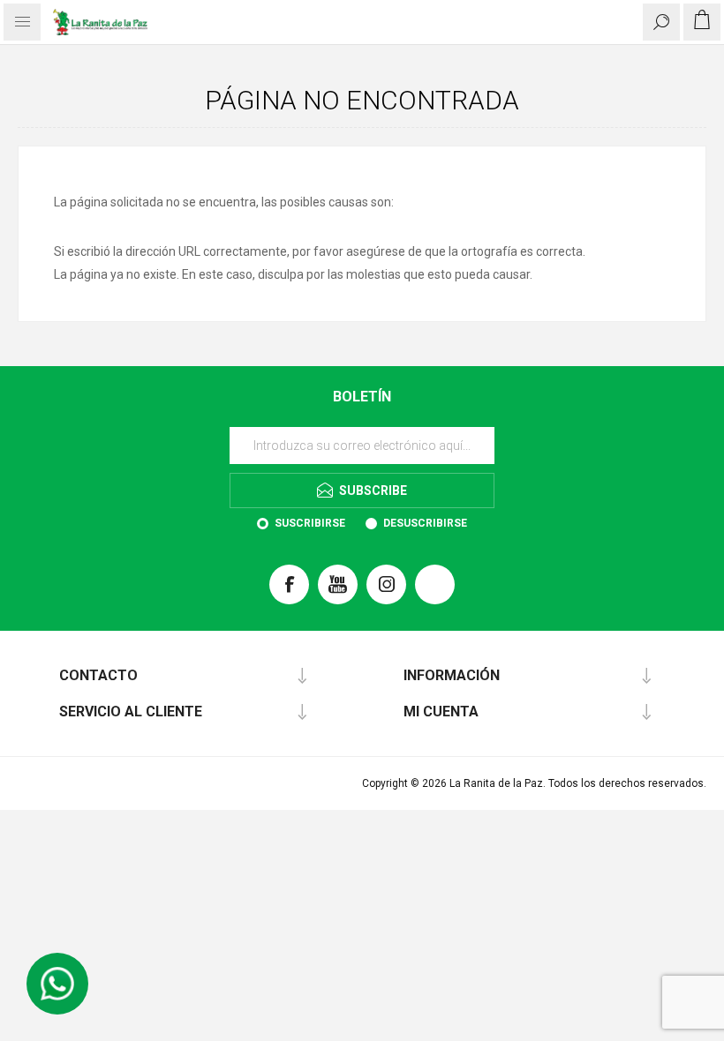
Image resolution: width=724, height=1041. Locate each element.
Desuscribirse (425, 523)
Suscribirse (310, 523)
